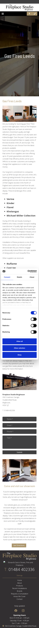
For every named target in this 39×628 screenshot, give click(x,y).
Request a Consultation (19, 594)
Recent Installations (19, 588)
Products (19, 586)
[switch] (34, 319)
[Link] (19, 7)
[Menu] (2, 13)
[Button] (29, 14)
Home (19, 580)
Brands (19, 591)
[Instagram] (23, 610)
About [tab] (32, 277)
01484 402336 (22, 569)
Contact (19, 599)
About (19, 583)
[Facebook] (15, 610)
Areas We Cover (19, 596)
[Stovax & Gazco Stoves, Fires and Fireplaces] (19, 565)
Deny (19, 355)
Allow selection (19, 348)
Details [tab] (19, 277)
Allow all (19, 341)
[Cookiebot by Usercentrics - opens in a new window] (28, 271)
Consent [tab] (7, 277)
